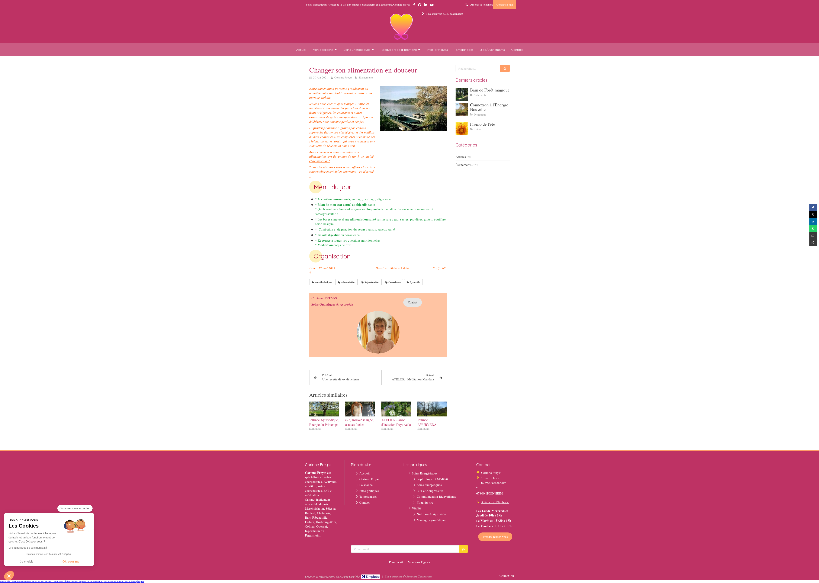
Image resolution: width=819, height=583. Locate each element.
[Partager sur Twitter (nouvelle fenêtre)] (813, 214)
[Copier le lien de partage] (813, 242)
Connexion (507, 575)
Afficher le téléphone (481, 4)
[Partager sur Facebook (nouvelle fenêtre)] (813, 207)
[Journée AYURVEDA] (432, 409)
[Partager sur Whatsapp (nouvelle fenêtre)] (813, 228)
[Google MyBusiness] (419, 5)
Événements (464, 164)
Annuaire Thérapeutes (419, 576)
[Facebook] (414, 5)
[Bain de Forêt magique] (462, 94)
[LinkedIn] (425, 5)
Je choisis (26, 561)
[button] (9, 576)
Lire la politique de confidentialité (28, 547)
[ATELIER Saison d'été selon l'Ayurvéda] (396, 409)
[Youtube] (432, 5)
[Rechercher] (505, 68)
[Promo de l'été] (462, 128)
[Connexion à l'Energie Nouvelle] (462, 109)
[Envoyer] (463, 549)
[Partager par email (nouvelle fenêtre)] (813, 235)
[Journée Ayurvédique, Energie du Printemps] (324, 409)
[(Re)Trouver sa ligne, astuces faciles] (360, 409)
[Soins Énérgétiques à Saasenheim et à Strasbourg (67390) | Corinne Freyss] (401, 27)
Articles (461, 156)
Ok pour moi (71, 561)
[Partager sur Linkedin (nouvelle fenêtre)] (813, 221)
